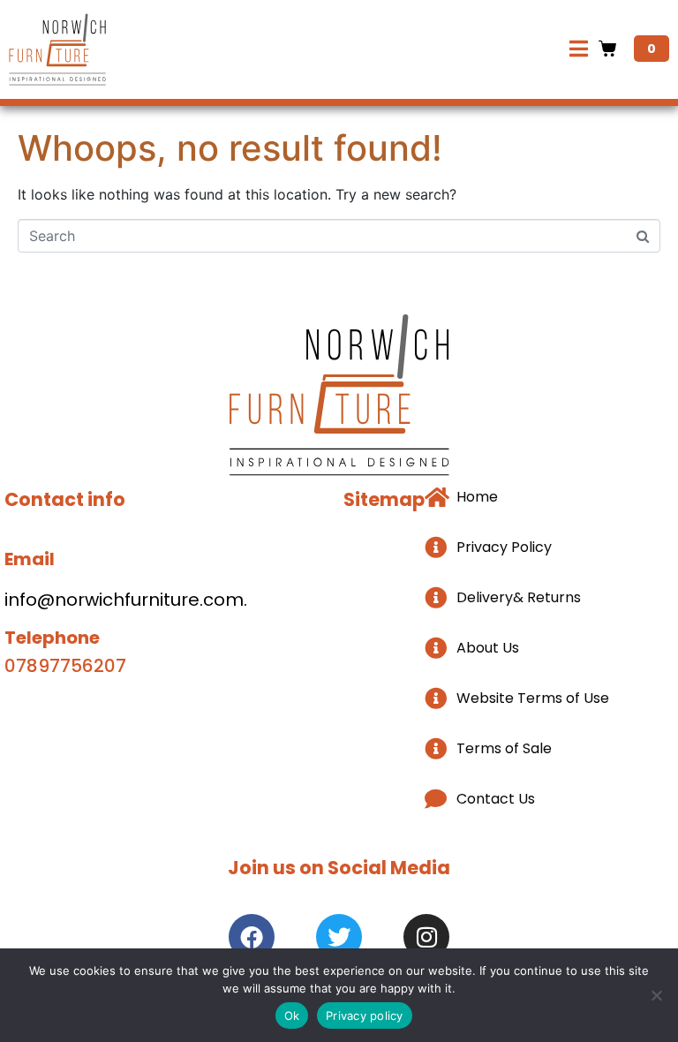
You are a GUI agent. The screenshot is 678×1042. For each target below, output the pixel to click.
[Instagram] (426, 937)
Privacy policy (364, 1015)
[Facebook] (252, 937)
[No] (656, 995)
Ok (292, 1015)
